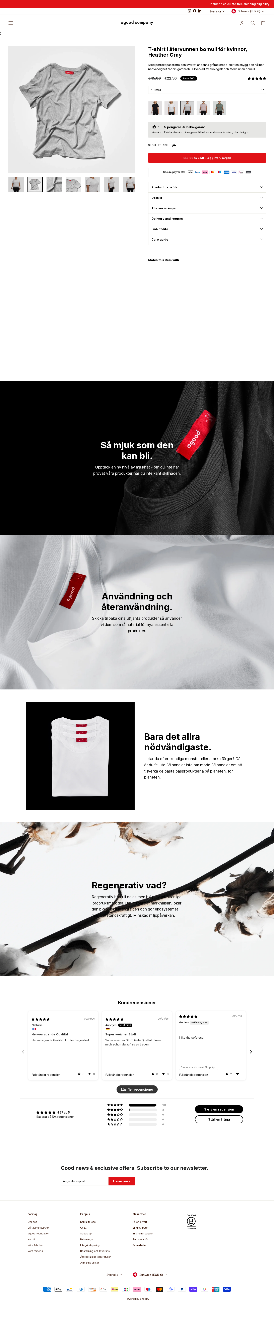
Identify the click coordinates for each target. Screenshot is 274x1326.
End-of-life (159, 229)
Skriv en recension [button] (219, 1109)
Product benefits (164, 187)
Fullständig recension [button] (45, 1075)
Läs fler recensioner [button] (137, 1089)
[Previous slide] (23, 1051)
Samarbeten (140, 1245)
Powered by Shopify (137, 1298)
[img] (40, 1019)
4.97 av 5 (63, 1112)
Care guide (159, 239)
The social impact (165, 208)
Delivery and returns (167, 218)
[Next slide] (251, 1051)
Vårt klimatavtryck (38, 1227)
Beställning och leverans (95, 1251)
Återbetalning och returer (95, 1256)
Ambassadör (140, 1239)
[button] (257, 78)
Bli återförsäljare (143, 1233)
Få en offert (140, 1221)
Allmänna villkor (89, 1262)
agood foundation (38, 1233)
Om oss (32, 1221)
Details (156, 198)
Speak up (86, 1233)
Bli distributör (141, 1227)
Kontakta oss (88, 1221)
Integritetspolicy (90, 1245)
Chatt (83, 1227)
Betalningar (87, 1239)
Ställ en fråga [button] (219, 1119)
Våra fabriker (36, 1245)
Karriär (32, 1239)
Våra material (36, 1251)
